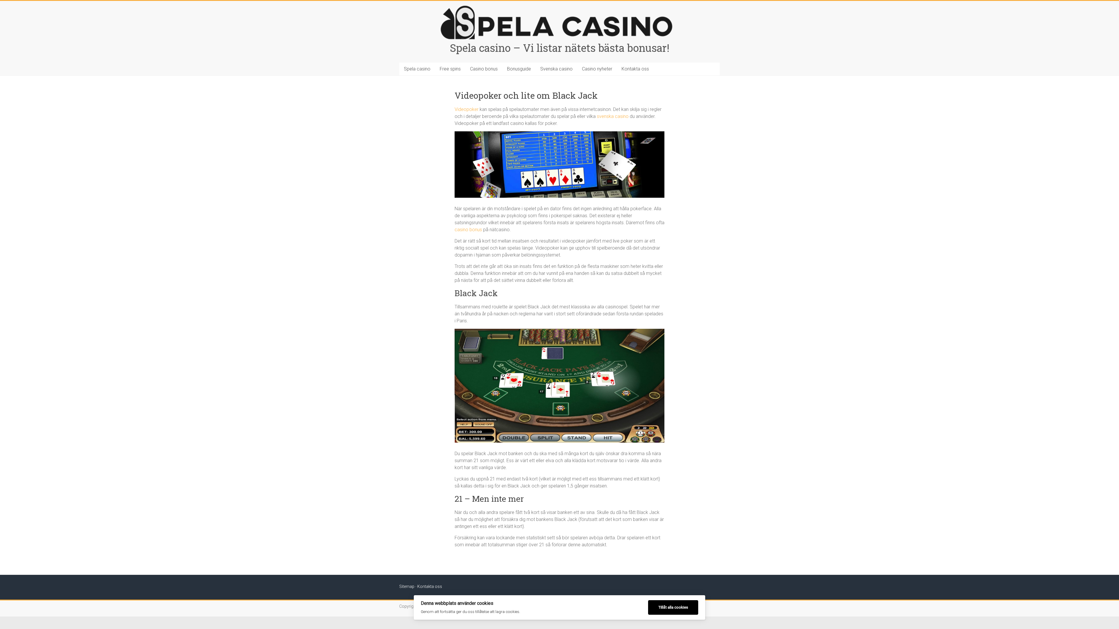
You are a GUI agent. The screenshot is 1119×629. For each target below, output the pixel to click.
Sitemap (406, 586)
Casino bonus (484, 69)
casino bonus (468, 229)
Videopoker (466, 109)
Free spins (450, 69)
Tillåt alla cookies (673, 607)
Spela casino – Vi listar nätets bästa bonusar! (559, 48)
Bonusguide (519, 69)
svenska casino (613, 116)
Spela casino (417, 69)
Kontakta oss (635, 69)
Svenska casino (556, 69)
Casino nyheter (597, 69)
